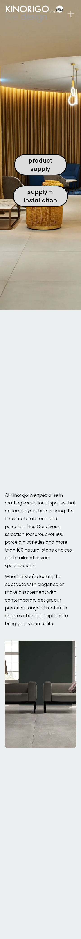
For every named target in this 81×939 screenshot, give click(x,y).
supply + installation (40, 196)
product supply (40, 165)
